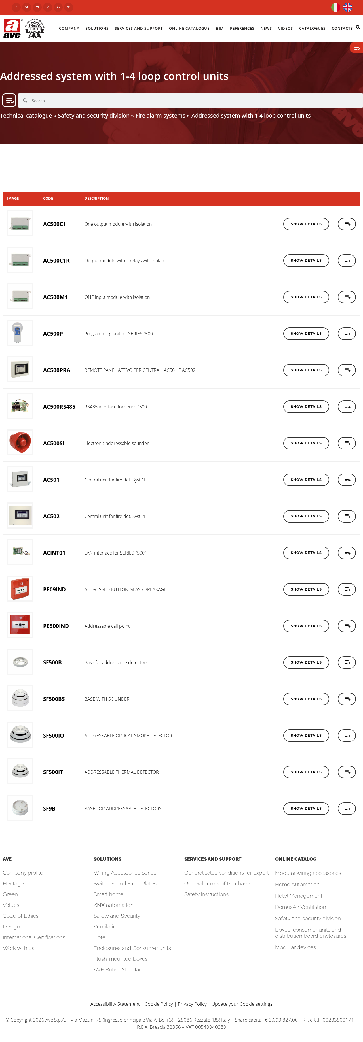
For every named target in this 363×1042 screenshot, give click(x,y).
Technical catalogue (26, 115)
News (266, 28)
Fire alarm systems (160, 115)
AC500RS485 (59, 406)
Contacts (342, 28)
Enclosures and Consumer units (132, 948)
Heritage (13, 883)
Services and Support (139, 28)
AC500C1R (56, 260)
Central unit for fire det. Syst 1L (115, 480)
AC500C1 (54, 224)
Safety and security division (94, 115)
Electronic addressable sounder (117, 443)
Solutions (97, 28)
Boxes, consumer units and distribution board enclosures (310, 932)
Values (11, 905)
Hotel (100, 937)
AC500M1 (55, 297)
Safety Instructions (206, 894)
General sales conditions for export (226, 873)
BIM (220, 28)
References (242, 28)
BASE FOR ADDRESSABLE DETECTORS (123, 809)
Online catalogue (189, 28)
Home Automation (297, 884)
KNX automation (114, 905)
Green (10, 894)
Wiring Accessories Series (125, 873)
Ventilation (106, 926)
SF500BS (54, 699)
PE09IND (54, 589)
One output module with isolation (118, 224)
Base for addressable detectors (116, 662)
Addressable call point (107, 626)
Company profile (23, 873)
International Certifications (34, 937)
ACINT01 (54, 553)
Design (11, 926)
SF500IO (53, 735)
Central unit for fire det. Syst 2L (115, 516)
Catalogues (312, 28)
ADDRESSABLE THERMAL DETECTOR (122, 772)
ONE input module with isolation (117, 297)
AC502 (51, 516)
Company (69, 28)
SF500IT (53, 772)
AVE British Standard (119, 969)
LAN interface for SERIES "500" (115, 553)
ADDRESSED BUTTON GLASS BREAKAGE (126, 589)
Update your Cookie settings (242, 1004)
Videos (285, 28)
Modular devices (295, 947)
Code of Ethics (21, 916)
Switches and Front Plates (125, 883)
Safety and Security (117, 916)
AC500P (53, 333)
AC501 (51, 479)
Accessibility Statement (115, 1004)
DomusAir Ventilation (300, 907)
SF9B (49, 808)
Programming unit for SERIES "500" (120, 334)
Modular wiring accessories (308, 873)
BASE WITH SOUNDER (107, 699)
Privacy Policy (192, 1004)
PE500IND (56, 626)
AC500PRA (56, 370)
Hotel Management (298, 895)
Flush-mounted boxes (121, 959)
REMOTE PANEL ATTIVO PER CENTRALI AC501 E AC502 (140, 370)
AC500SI (53, 443)
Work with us (18, 948)
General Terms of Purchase (217, 883)
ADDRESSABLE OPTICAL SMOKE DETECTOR (128, 735)
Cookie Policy (159, 1004)
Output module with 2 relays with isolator (126, 260)
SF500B (52, 662)
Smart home (108, 894)
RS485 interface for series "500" (117, 407)
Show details (306, 224)
